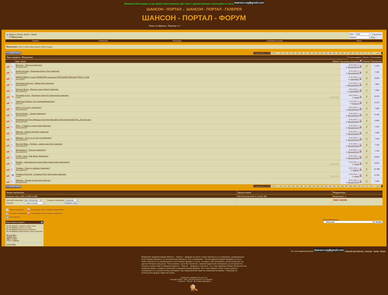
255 (297, 53)
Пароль (353, 37)
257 (305, 53)
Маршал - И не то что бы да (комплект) (34, 138)
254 (293, 53)
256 (301, 53)
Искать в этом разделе (372, 57)
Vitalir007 (356, 170)
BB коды (9, 235)
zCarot (215, 279)
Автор (23, 61)
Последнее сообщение (350, 61)
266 (342, 53)
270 (358, 53)
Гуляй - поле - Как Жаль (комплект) (32, 156)
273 (371, 53)
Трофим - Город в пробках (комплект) (33, 168)
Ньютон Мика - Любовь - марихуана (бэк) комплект (39, 144)
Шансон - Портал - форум (19, 34)
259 (313, 53)
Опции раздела (354, 57)
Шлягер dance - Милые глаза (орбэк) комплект (37, 89)
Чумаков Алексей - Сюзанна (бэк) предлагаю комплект (41, 174)
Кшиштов (19, 103)
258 (309, 53)
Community (103, 41)
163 (281, 53)
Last (378, 53)
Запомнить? (377, 34)
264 (334, 53)
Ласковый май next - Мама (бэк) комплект (35, 83)
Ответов (366, 61)
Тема (17, 61)
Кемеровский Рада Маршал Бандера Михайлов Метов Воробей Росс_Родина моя (53, 120)
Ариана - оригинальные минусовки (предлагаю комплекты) (43, 162)
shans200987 (354, 91)
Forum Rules (11, 244)
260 (317, 53)
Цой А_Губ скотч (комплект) (28, 107)
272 (367, 53)
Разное (34, 34)
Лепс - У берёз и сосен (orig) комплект (33, 126)
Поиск (359, 41)
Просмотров (376, 61)
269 (354, 53)
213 (285, 53)
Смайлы (9, 237)
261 (322, 53)
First (273, 53)
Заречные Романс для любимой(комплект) (35, 101)
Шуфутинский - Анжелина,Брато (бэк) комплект (38, 71)
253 (289, 53)
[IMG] (8, 239)
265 (338, 53)
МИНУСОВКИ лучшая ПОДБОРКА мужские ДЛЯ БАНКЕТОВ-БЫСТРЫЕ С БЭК (52, 77)
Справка (35, 41)
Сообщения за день (275, 41)
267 (346, 53)
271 (362, 53)
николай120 (20, 79)
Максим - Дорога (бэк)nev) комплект (32, 132)
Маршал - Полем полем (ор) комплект (33, 180)
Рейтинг (336, 61)
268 (350, 53)
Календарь (177, 41)
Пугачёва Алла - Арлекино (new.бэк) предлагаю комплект (42, 95)
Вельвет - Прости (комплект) (29, 65)
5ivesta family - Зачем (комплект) (31, 113)
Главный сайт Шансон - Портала (358, 251)
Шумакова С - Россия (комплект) (31, 150)
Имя (351, 34)
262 (326, 53)
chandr (18, 97)
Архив (376, 251)
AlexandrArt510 (21, 67)
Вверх (383, 251)
